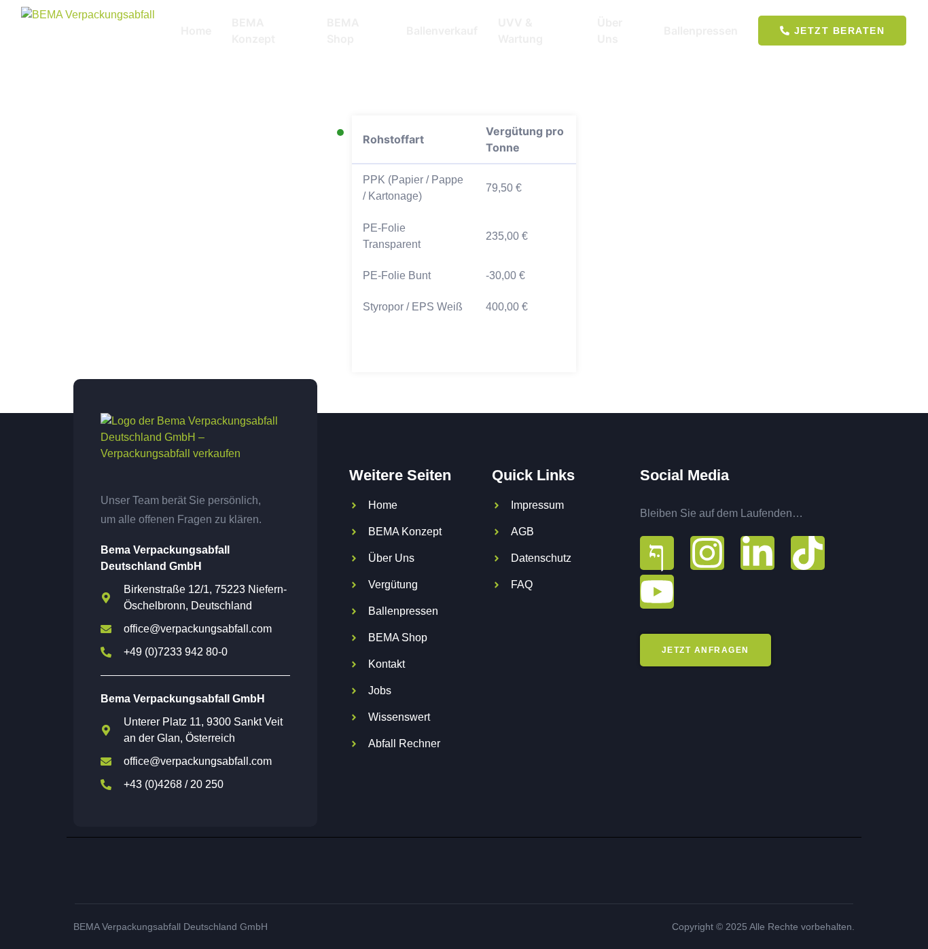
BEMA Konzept (253, 31)
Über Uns (609, 31)
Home (196, 30)
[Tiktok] (808, 553)
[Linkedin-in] (757, 553)
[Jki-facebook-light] (657, 553)
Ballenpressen (701, 30)
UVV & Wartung (520, 31)
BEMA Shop (343, 31)
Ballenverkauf (442, 30)
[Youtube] (657, 592)
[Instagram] (707, 553)
